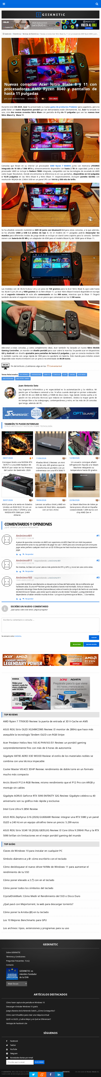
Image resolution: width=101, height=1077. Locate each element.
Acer (64, 375)
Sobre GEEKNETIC (13, 952)
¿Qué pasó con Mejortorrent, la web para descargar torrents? (38, 904)
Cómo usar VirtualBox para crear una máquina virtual (27, 1015)
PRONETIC (66, 1072)
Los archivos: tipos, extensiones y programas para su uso (36, 928)
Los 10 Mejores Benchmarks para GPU (25, 920)
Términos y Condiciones (15, 956)
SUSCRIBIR (39, 1062)
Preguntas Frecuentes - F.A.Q (18, 961)
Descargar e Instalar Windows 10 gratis (22, 1006)
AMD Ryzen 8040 (8, 378)
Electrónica (17, 34)
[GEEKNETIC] (50, 14)
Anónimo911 (55, 578)
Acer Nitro (82, 375)
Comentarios (55, 366)
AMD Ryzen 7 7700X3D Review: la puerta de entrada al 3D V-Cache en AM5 (45, 721)
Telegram (14, 1053)
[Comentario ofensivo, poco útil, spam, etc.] (21, 554)
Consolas (56, 375)
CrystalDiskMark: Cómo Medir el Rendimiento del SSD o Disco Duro (41, 896)
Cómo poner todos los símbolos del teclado (28, 888)
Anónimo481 (55, 560)
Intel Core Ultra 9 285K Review (20, 809)
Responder (29, 554)
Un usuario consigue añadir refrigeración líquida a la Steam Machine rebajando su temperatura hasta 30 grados (83, 466)
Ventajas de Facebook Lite (16, 1023)
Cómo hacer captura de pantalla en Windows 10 (25, 1002)
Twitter (13, 1045)
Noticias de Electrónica (31, 34)
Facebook (14, 1041)
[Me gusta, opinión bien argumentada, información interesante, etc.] (17, 554)
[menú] (4, 4)
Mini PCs (47, 375)
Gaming (72, 375)
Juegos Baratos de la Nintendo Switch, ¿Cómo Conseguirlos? (30, 1011)
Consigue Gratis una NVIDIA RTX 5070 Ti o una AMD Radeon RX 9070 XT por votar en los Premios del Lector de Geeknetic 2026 (17, 466)
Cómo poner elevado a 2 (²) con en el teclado (28, 880)
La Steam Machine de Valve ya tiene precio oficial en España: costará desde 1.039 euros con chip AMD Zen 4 (84, 508)
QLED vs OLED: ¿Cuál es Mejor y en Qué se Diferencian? (28, 1019)
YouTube (13, 1049)
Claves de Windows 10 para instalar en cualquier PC (32, 850)
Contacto (10, 965)
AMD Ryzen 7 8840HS (22, 378)
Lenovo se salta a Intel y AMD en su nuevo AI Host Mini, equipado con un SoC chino (50, 507)
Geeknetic (8, 34)
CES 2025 (53, 98)
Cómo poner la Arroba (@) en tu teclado (26, 912)
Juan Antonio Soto (16, 98)
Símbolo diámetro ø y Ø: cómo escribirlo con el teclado (35, 858)
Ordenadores (36, 375)
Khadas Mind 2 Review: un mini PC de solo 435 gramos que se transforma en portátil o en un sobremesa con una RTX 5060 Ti (50, 466)
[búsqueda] (97, 4)
